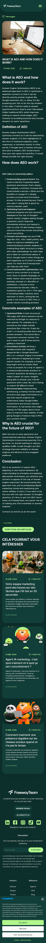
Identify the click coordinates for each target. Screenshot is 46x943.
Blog (33, 894)
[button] (43, 899)
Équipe (13, 890)
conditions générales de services (26, 867)
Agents (33, 886)
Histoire (13, 886)
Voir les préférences (23, 935)
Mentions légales (25, 940)
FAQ (33, 890)
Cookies (16, 940)
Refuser (23, 929)
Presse (13, 894)
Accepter (23, 922)
